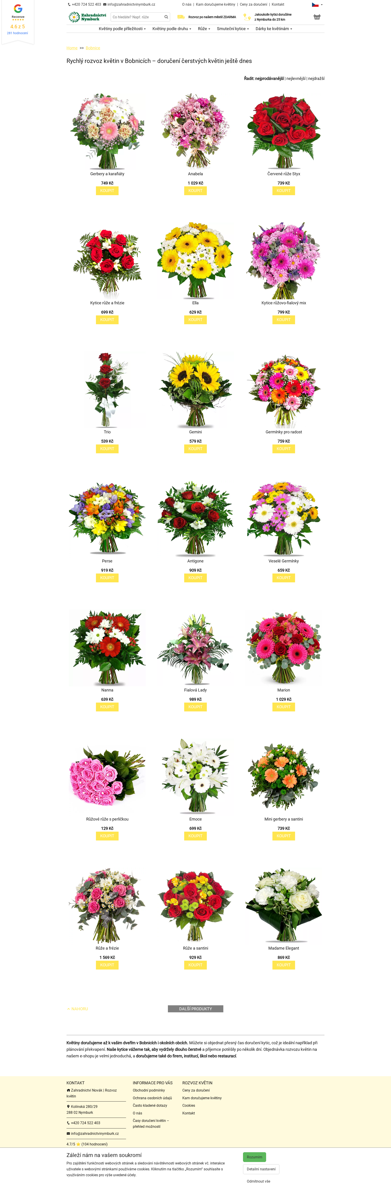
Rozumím (254, 1157)
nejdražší (316, 78)
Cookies (188, 1105)
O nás (187, 4)
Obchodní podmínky (149, 1090)
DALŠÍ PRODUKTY (195, 1008)
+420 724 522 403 (86, 4)
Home (72, 48)
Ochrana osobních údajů (152, 1098)
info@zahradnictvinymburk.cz (131, 4)
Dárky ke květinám (273, 28)
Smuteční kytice (232, 28)
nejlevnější (295, 78)
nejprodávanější (269, 78)
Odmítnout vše (258, 1181)
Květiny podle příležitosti (121, 28)
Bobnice (93, 48)
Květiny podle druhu (171, 28)
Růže (203, 28)
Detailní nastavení (261, 1169)
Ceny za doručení (253, 4)
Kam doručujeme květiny (215, 4)
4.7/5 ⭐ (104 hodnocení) (87, 1144)
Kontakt (278, 4)
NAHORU (79, 1008)
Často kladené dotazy (150, 1105)
